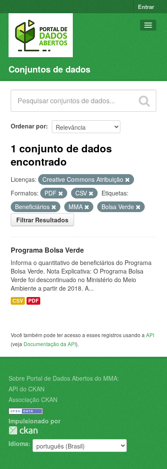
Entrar (146, 7)
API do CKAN (27, 389)
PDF (33, 300)
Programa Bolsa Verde (47, 250)
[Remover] (127, 179)
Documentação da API (50, 343)
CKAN (23, 430)
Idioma (18, 443)
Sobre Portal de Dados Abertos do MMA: (64, 378)
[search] (144, 100)
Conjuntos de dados (49, 69)
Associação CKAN (33, 399)
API (150, 334)
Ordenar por (28, 126)
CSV (17, 300)
